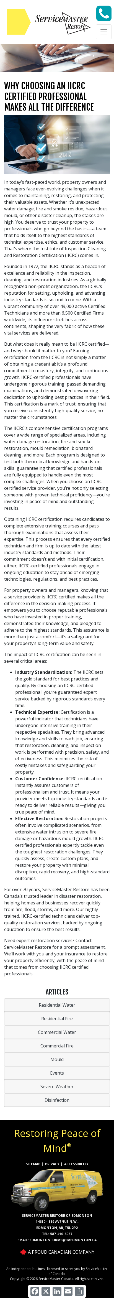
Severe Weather (57, 1086)
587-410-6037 (61, 1233)
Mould (57, 1059)
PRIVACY (52, 1164)
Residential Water (57, 1005)
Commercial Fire (57, 1046)
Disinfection (57, 1100)
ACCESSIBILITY (76, 1164)
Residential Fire (57, 1019)
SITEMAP (33, 1164)
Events (57, 1073)
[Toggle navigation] (104, 31)
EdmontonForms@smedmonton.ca (63, 1240)
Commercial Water (57, 1032)
